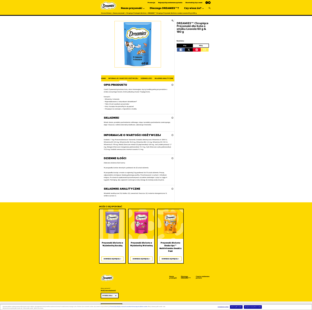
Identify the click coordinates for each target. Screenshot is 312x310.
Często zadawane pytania (202, 277)
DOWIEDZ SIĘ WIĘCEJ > (112, 259)
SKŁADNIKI (102, 78)
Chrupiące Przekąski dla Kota (136, 13)
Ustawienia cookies (223, 307)
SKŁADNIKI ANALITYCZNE (164, 78)
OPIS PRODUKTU (115, 85)
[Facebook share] (181, 50)
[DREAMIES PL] (108, 5)
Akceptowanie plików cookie (253, 307)
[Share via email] (205, 50)
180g (201, 45)
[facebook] (206, 2)
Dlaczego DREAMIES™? (186, 277)
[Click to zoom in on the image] (173, 20)
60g (184, 45)
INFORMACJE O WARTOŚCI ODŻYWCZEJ (123, 78)
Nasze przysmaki (119, 13)
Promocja (151, 2)
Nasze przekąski (173, 277)
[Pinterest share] (197, 50)
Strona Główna (106, 13)
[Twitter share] (189, 50)
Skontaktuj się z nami (193, 2)
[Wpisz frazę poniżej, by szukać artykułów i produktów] (209, 8)
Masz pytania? (108, 289)
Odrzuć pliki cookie (236, 307)
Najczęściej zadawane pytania (170, 2)
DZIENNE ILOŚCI (146, 78)
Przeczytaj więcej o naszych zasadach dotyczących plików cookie (128, 306)
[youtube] (209, 2)
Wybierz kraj (107, 295)
